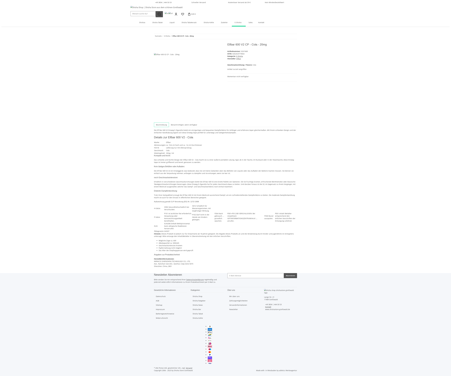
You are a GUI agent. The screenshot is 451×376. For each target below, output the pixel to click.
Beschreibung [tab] (161, 125)
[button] (176, 14)
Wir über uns (234, 296)
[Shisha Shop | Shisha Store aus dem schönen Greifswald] (156, 7)
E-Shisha (239, 56)
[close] (156, 45)
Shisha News (198, 305)
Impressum (160, 309)
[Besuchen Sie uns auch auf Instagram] (156, 337)
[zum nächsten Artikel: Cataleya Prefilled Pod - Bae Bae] (195, 36)
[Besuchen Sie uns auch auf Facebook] (156, 326)
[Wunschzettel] (182, 14)
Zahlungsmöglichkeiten (238, 301)
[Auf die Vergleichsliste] (156, 50)
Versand (189, 368)
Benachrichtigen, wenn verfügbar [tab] (184, 125)
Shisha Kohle (198, 318)
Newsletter (233, 309)
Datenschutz (161, 296)
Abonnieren (290, 275)
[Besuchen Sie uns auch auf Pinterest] (156, 334)
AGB (157, 301)
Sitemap (159, 305)
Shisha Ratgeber (199, 301)
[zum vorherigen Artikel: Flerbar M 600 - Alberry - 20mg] (200, 36)
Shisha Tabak (198, 314)
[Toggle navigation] (133, 20)
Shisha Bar (197, 309)
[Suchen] (159, 14)
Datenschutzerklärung (195, 279)
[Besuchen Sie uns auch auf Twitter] (156, 329)
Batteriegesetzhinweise (165, 314)
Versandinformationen (238, 305)
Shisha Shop (197, 296)
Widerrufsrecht (162, 318)
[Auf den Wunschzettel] (160, 50)
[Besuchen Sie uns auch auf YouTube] (156, 332)
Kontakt (261, 22)
